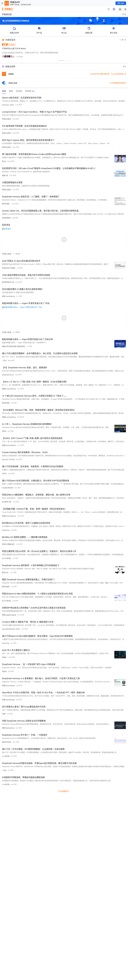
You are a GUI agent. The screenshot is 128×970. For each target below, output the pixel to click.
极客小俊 (5, 175)
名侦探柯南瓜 (6, 218)
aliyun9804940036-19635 (11, 629)
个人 (124, 14)
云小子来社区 (6, 558)
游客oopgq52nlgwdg (9, 615)
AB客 (4, 714)
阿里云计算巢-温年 (8, 544)
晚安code (5, 572)
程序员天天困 (6, 742)
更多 (124, 66)
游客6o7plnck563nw (9, 389)
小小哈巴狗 (6, 756)
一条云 (4, 360)
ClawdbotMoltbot (8, 488)
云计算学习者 (6, 502)
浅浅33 (4, 657)
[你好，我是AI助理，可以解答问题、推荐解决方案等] (114, 9)
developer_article (8, 105)
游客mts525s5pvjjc (8, 700)
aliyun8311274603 (8, 459)
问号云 (4, 473)
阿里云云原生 (6, 119)
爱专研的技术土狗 (8, 282)
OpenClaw (5, 643)
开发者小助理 (6, 254)
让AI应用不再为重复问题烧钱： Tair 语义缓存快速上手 (108, 74)
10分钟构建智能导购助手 (117, 83)
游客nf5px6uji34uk (8, 728)
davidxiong (6, 530)
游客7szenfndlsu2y (8, 296)
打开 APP (121, 3)
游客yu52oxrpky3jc (8, 685)
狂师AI (4, 431)
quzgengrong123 (8, 375)
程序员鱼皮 (6, 204)
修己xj (4, 161)
